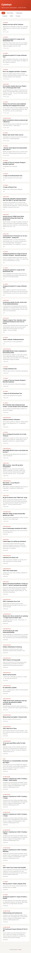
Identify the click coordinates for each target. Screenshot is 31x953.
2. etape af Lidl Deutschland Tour (12, 175)
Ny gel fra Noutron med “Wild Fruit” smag (15, 497)
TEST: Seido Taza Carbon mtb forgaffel (14, 867)
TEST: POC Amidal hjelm (10, 570)
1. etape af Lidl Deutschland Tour (12, 393)
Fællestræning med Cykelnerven (12, 913)
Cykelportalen (19, 13)
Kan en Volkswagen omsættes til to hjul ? (15, 528)
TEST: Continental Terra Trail (11, 601)
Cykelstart (5, 16)
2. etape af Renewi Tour (10, 368)
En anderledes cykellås (10, 687)
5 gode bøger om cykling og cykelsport (14, 541)
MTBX (11, 16)
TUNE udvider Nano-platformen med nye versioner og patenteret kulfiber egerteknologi (15, 702)
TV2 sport (18, 16)
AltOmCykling (10, 13)
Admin (19, 949)
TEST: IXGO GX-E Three (10, 728)
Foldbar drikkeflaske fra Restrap (12, 647)
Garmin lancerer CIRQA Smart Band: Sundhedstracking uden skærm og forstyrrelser (13, 218)
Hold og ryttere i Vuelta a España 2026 (14, 883)
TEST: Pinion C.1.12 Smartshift (11, 660)
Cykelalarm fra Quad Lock (10, 557)
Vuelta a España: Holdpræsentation (13, 339)
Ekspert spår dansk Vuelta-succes (13, 135)
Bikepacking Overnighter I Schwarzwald (15, 717)
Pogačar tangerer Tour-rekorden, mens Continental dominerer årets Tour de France (14, 321)
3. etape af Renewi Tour (10, 187)
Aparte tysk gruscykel (9, 674)
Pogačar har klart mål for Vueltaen (13, 24)
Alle (3, 13)
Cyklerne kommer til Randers (11, 419)
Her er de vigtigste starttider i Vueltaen (14, 71)
